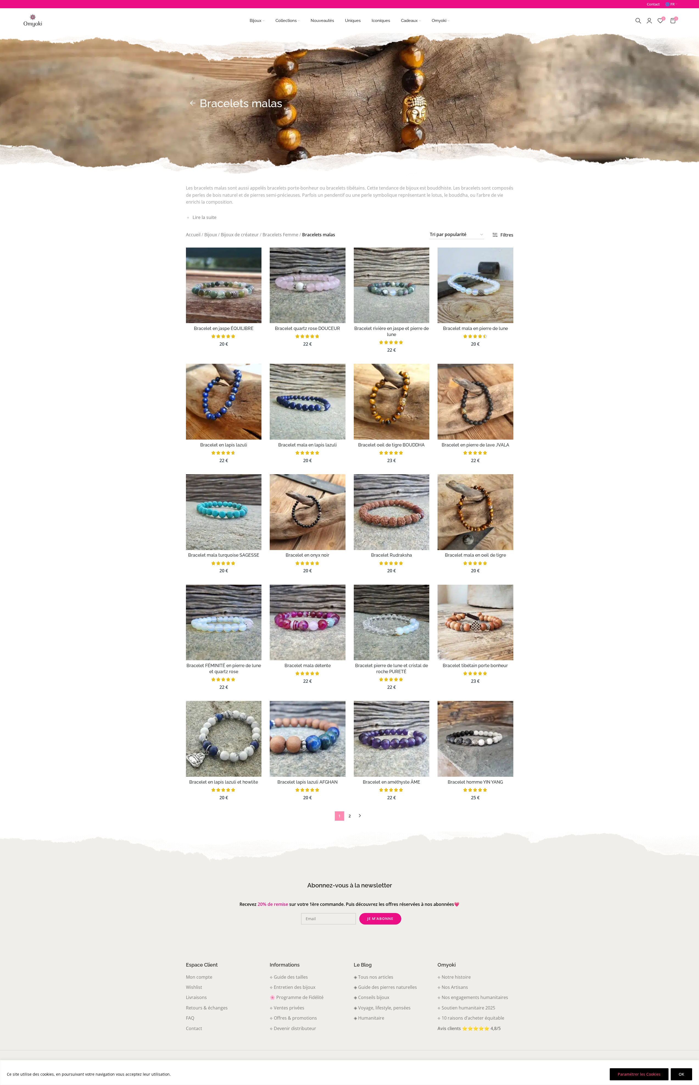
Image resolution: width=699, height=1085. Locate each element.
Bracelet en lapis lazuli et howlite (223, 782)
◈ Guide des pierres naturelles (385, 987)
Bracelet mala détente (308, 665)
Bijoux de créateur (240, 235)
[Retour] (193, 103)
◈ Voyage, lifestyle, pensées (382, 1008)
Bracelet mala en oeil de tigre (475, 555)
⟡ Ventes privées (287, 1008)
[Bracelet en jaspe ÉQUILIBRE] (224, 285)
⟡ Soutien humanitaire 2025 (466, 1008)
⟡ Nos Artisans (453, 987)
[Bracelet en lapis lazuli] (224, 402)
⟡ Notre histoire (454, 977)
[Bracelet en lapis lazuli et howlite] (224, 739)
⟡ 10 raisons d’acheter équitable (471, 1018)
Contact (194, 1028)
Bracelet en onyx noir (307, 555)
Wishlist (194, 987)
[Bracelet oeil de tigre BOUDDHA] (392, 402)
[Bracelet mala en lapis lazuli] (308, 402)
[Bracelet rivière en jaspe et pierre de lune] (392, 285)
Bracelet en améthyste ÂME (391, 782)
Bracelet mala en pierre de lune (475, 328)
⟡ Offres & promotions (293, 1018)
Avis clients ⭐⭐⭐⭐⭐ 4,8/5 (469, 1028)
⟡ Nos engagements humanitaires (473, 997)
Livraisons (196, 997)
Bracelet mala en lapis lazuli (307, 445)
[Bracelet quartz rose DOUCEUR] (308, 285)
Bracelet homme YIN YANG (475, 782)
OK (681, 1074)
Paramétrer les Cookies (639, 1074)
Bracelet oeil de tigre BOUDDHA (391, 445)
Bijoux (210, 235)
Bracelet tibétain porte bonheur (475, 665)
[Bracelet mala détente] (308, 623)
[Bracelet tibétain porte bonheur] (475, 623)
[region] (349, 1072)
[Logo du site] (33, 20)
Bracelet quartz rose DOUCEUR (307, 328)
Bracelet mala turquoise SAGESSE (223, 555)
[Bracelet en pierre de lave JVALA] (475, 402)
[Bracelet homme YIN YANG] (475, 739)
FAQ (190, 1018)
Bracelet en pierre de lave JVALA (475, 445)
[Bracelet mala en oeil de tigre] (475, 512)
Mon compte (199, 977)
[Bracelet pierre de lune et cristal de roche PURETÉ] (392, 623)
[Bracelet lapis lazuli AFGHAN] (308, 739)
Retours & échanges (207, 1008)
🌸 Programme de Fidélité (297, 997)
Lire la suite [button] (204, 217)
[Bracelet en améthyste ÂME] (392, 739)
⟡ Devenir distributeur (293, 1028)
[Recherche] (638, 20)
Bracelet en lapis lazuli (223, 445)
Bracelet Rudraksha (391, 555)
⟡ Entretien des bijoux (292, 987)
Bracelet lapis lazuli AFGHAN (307, 782)
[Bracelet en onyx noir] (308, 512)
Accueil (193, 235)
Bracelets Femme (280, 235)
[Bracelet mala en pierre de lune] (475, 285)
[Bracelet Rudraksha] (392, 512)
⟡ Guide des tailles (289, 977)
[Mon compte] (649, 20)
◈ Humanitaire (369, 1018)
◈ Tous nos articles (373, 977)
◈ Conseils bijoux (371, 997)
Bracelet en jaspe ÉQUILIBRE (224, 328)
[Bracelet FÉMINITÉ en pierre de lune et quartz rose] (224, 623)
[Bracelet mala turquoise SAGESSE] (224, 512)
